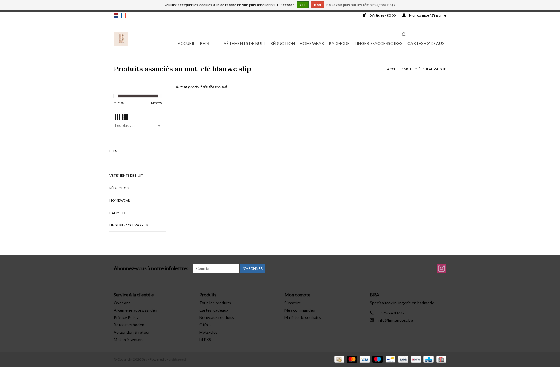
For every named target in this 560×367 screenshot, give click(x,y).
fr (123, 15)
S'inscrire (292, 302)
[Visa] (364, 359)
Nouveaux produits (216, 317)
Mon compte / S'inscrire (427, 15)
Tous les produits (215, 302)
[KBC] (427, 359)
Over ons (122, 302)
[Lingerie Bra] (121, 39)
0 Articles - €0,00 (382, 15)
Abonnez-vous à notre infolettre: (151, 268)
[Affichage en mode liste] (125, 117)
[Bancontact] (389, 359)
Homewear (312, 43)
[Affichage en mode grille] (118, 117)
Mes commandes (299, 309)
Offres (205, 324)
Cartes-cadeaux (425, 43)
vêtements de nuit (244, 43)
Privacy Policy (126, 317)
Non (317, 5)
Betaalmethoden (129, 324)
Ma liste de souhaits (302, 317)
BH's (204, 43)
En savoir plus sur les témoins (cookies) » (361, 5)
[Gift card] (440, 359)
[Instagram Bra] (441, 268)
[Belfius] (415, 359)
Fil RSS (205, 339)
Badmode (339, 43)
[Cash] (338, 359)
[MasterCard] (351, 359)
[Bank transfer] (402, 359)
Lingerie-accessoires (378, 43)
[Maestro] (376, 359)
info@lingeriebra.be (395, 320)
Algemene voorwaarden (135, 309)
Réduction (282, 43)
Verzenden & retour (132, 332)
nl (116, 15)
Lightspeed (177, 359)
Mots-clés (413, 69)
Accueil (186, 43)
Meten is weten (128, 339)
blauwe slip (435, 69)
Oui (302, 5)
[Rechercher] (404, 34)
